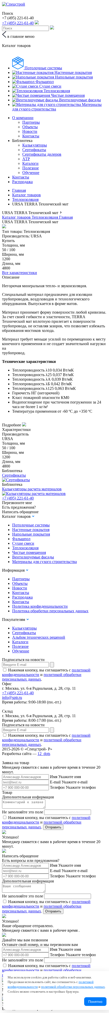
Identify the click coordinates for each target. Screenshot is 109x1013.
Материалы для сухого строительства (44, 561)
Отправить (53, 827)
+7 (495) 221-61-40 (18, 498)
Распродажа (22, 182)
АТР (26, 159)
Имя (53, 777)
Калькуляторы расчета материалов (32, 489)
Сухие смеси (23, 543)
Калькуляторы (34, 145)
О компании (22, 118)
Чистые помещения (29, 552)
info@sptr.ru (12, 697)
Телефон (57, 787)
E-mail (55, 782)
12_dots (44, 753)
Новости (29, 131)
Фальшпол (21, 539)
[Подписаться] (52, 664)
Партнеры (31, 122)
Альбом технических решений (38, 637)
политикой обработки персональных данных (73, 987)
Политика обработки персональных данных (50, 611)
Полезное (30, 168)
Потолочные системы (31, 525)
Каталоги (30, 163)
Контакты (30, 136)
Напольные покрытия (31, 534)
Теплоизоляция (25, 199)
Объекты (30, 127)
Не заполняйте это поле (22, 812)
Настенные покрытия (30, 529)
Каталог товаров (26, 195)
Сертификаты (34, 150)
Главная (19, 190)
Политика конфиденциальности (40, 606)
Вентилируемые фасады (33, 557)
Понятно (95, 1002)
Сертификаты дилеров (41, 154)
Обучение (30, 172)
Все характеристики (19, 272)
